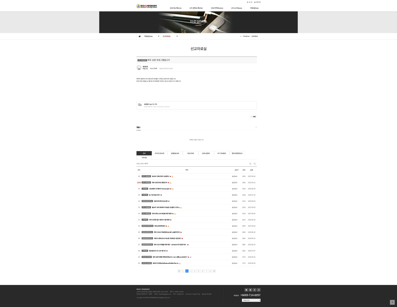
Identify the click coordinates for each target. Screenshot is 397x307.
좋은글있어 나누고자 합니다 (157, 251)
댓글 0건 (145, 69)
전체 (144, 153)
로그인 (250, 2)
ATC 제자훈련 (222, 153)
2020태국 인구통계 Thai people (159, 189)
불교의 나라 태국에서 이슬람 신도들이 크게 (165, 207)
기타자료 (144, 157)
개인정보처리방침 (207, 294)
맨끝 (214, 271)
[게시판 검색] (255, 163)
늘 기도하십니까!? (154, 195)
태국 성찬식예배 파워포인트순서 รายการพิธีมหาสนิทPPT (170, 257)
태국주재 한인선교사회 (161, 201)
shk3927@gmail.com (165, 294)
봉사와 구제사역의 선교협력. (161, 176)
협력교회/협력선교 (147, 226)
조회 (244, 170)
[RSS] (250, 163)
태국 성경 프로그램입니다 (160, 183)
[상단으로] (392, 302)
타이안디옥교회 (159, 153)
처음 (179, 271)
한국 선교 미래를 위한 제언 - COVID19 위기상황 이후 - (170, 245)
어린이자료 (190, 153)
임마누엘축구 (206, 153)
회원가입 (258, 2)
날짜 (251, 170)
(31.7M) (150, 104)
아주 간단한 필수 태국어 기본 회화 (159, 220)
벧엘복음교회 (175, 153)
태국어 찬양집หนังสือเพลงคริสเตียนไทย (165, 263)
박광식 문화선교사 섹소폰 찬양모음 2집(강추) (167, 238)
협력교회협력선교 (237, 153)
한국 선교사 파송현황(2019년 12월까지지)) (167, 232)
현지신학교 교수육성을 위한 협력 (162, 214)
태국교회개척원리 (159, 226)
